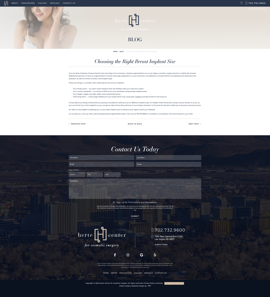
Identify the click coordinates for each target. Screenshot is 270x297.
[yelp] (155, 256)
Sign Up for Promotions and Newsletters (136, 202)
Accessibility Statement (174, 283)
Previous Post (78, 124)
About (14, 3)
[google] (141, 256)
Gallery (42, 3)
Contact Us (69, 3)
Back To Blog (135, 124)
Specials (55, 3)
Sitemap (159, 283)
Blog (122, 51)
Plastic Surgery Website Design (131, 286)
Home (115, 51)
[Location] (242, 3)
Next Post (194, 124)
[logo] (7, 3)
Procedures (28, 3)
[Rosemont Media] (149, 286)
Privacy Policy (149, 283)
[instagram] (128, 256)
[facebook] (115, 256)
